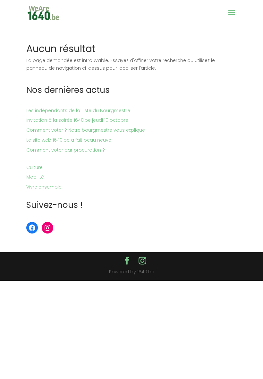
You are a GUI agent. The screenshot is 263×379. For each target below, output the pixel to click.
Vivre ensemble (44, 187)
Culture (34, 167)
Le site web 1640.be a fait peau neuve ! (70, 140)
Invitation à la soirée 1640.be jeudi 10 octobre (77, 120)
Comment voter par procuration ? (65, 150)
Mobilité (35, 177)
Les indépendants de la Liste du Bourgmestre (78, 110)
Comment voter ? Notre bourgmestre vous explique (85, 130)
